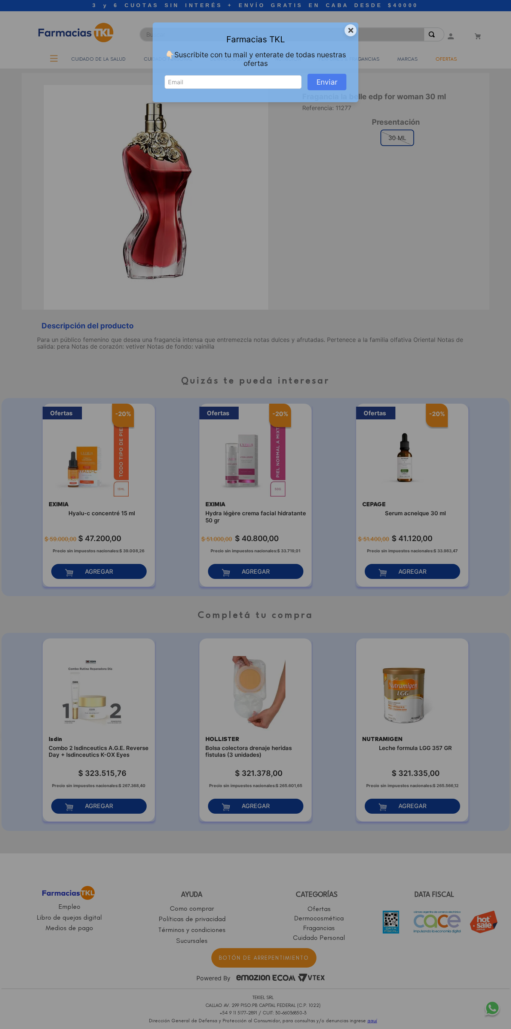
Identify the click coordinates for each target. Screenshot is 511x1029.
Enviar (326, 82)
